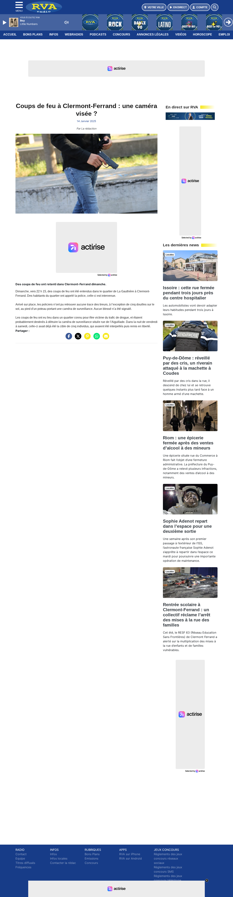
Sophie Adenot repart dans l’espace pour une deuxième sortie (187, 526)
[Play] (5, 22)
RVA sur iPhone (129, 854)
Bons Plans (33, 34)
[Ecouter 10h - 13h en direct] (190, 116)
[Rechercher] (214, 7)
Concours (121, 34)
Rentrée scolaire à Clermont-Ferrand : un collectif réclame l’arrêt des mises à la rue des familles (186, 614)
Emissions (91, 858)
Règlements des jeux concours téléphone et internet (168, 880)
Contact (21, 854)
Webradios (74, 34)
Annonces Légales (153, 34)
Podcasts (98, 34)
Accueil (10, 34)
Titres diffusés (25, 863)
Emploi (224, 34)
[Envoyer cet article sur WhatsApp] (96, 338)
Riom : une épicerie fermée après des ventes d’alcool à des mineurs (188, 442)
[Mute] (66, 22)
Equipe (20, 858)
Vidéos (180, 34)
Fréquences (23, 867)
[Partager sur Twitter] (77, 338)
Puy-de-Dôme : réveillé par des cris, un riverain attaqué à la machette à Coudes (187, 365)
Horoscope (202, 34)
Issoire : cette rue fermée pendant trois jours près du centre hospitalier (188, 292)
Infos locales (58, 858)
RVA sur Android (130, 858)
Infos (53, 34)
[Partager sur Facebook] (68, 338)
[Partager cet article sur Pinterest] (86, 338)
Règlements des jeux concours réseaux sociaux (168, 858)
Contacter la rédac (63, 863)
